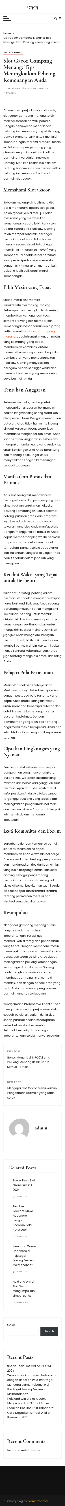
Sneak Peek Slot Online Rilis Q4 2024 (24, 1185)
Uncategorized (13, 52)
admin (12, 93)
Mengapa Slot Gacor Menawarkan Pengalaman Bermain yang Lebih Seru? (32, 1093)
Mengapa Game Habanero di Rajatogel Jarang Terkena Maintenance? (24, 1255)
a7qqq (32, 6)
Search (12, 1325)
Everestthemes (38, 1501)
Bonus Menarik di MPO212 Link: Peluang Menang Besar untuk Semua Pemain (28, 1062)
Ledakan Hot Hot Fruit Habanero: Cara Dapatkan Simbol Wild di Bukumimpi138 (30, 1412)
